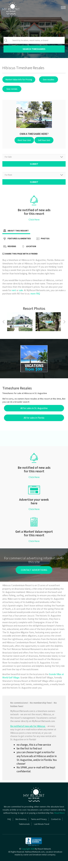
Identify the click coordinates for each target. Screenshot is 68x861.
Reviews (11, 246)
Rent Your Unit (24, 140)
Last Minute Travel (41, 824)
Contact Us (56, 819)
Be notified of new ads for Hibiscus (28, 726)
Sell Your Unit (44, 140)
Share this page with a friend (21, 253)
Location (31, 246)
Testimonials (24, 824)
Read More (59, 812)
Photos (44, 238)
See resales (48, 79)
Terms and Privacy (39, 819)
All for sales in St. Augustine (34, 408)
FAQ (9, 819)
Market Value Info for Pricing (19, 79)
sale (21, 290)
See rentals (11, 88)
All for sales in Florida (34, 417)
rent (14, 290)
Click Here (34, 219)
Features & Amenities (19, 238)
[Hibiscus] (34, 358)
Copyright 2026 (28, 849)
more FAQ (35, 293)
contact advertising (34, 569)
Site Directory (21, 819)
